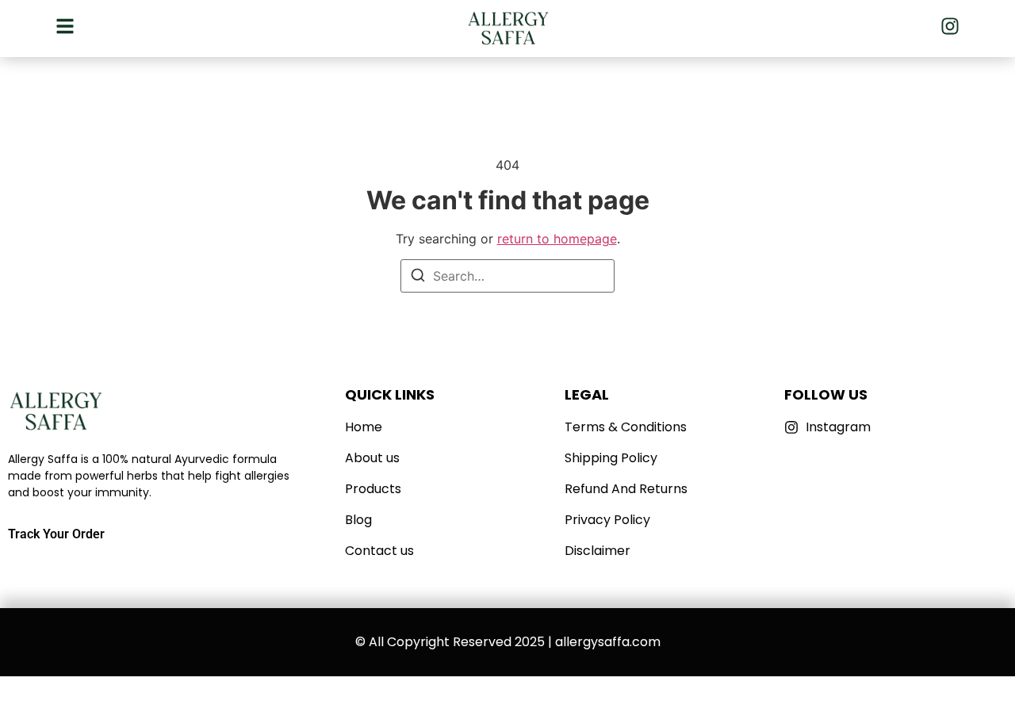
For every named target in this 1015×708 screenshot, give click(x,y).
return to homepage (557, 239)
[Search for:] (507, 276)
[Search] (418, 277)
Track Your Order (56, 534)
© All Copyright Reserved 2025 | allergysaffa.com (508, 642)
